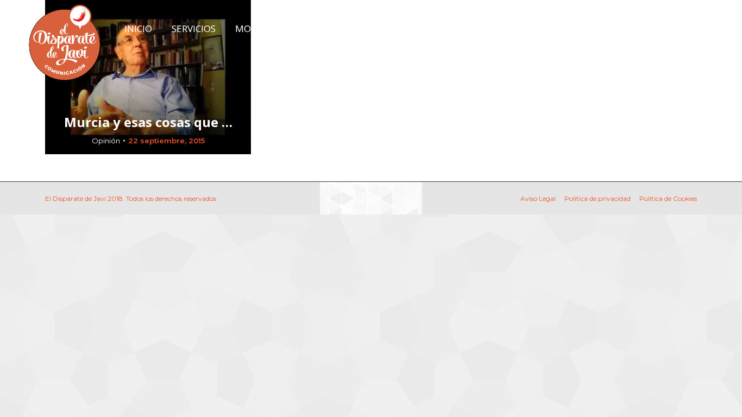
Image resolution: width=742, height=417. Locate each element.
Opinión (106, 140)
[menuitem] (138, 28)
